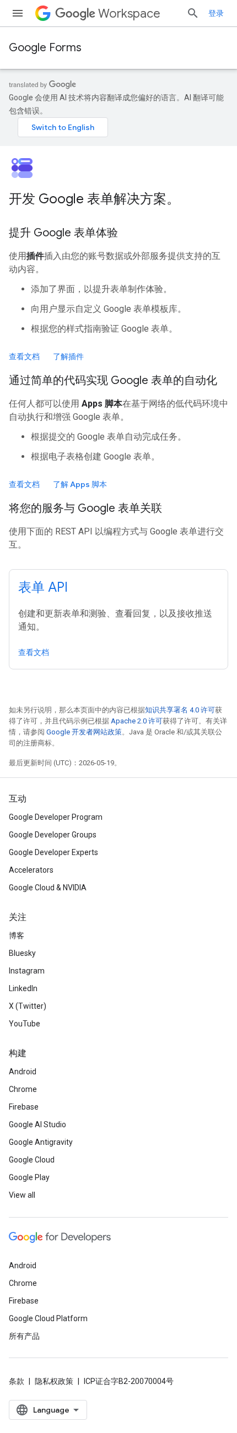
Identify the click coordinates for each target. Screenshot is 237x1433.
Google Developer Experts (53, 852)
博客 (16, 935)
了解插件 (68, 356)
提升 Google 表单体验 (63, 233)
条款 (16, 1381)
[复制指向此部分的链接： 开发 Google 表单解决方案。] (194, 200)
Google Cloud (32, 1159)
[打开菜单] (18, 13)
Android (22, 1071)
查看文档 (24, 356)
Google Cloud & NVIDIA (48, 887)
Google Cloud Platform (48, 1318)
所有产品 (24, 1336)
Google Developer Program (56, 817)
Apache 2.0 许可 (137, 721)
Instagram (27, 970)
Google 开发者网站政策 (84, 732)
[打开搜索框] (193, 13)
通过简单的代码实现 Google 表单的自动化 (113, 380)
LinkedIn (23, 988)
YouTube (24, 1023)
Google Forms (45, 48)
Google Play (29, 1177)
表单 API (43, 587)
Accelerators (31, 870)
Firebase (24, 1106)
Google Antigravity (41, 1142)
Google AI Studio (37, 1124)
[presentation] (118, 199)
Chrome (23, 1089)
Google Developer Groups (52, 834)
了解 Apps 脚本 (80, 484)
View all (22, 1195)
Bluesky (22, 953)
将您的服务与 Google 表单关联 (85, 508)
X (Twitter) (27, 1006)
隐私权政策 (54, 1381)
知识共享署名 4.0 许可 (180, 710)
